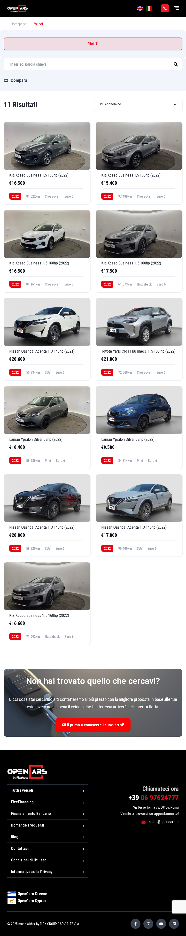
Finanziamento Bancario (31, 813)
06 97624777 (153, 797)
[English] (140, 8)
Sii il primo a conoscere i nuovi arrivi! (93, 724)
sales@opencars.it (163, 821)
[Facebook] (135, 924)
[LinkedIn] (174, 924)
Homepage (18, 24)
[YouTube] (161, 924)
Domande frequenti (27, 825)
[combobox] (137, 104)
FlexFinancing (22, 801)
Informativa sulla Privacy (31, 871)
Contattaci (20, 848)
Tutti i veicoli (22, 790)
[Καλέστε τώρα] (165, 8)
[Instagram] (148, 924)
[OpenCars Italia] (17, 8)
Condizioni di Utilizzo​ (28, 860)
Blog (14, 836)
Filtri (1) (93, 44)
